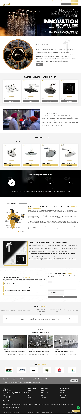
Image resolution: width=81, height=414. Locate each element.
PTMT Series (62, 390)
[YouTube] (9, 396)
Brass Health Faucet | (39, 402)
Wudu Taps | (17, 407)
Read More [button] (39, 64)
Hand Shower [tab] (53, 141)
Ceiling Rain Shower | (57, 402)
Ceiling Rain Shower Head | (66, 402)
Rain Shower (43, 394)
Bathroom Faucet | (16, 402)
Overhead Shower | (50, 404)
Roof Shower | (43, 405)
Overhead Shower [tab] (26, 141)
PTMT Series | (25, 405)
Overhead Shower (44, 392)
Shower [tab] (18, 141)
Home (16, 3)
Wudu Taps (62, 392)
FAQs (29, 395)
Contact (54, 3)
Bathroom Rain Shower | (24, 402)
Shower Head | (66, 405)
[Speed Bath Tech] (6, 3)
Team (43, 3)
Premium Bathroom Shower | (68, 404)
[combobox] (50, 282)
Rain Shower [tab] (35, 141)
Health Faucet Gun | (42, 404)
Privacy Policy (75, 412)
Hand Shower (43, 397)
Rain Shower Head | (36, 405)
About (20, 3)
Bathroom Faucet (63, 394)
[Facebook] (4, 396)
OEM (34, 3)
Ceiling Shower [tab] (44, 141)
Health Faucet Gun (63, 397)
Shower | (61, 405)
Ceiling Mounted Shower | (48, 402)
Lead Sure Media (15, 412)
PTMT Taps (74, 0)
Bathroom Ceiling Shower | (7, 402)
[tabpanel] (40, 155)
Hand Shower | (30, 404)
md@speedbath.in (66, 0)
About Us (30, 392)
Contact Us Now (74, 380)
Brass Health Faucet (64, 395)
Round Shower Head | (56, 405)
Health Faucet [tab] (61, 141)
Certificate (38, 3)
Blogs (30, 3)
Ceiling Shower (44, 395)
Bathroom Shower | (32, 402)
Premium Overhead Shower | (17, 405)
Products (25, 3)
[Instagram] (7, 396)
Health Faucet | (36, 404)
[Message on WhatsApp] (78, 407)
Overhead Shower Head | (58, 404)
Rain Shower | (30, 405)
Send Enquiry (61, 296)
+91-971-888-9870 (57, 0)
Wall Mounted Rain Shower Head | (9, 407)
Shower (42, 390)
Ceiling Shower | (74, 402)
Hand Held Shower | (14, 404)
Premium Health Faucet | (7, 405)
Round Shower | (49, 405)
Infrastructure (48, 3)
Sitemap (70, 412)
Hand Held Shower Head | (23, 404)
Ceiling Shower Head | (7, 404)
